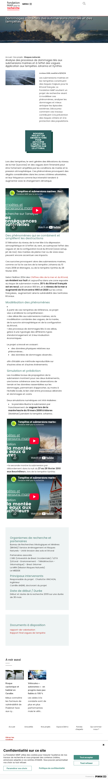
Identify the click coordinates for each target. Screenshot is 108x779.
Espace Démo (62, 727)
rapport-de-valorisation (22, 629)
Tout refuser (86, 763)
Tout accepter (86, 757)
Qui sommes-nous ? (96, 728)
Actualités (28, 727)
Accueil (12, 727)
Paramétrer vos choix (17, 768)
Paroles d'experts (79, 728)
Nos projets (45, 727)
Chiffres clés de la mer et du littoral (49, 277)
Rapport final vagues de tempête (27, 632)
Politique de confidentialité (52, 768)
